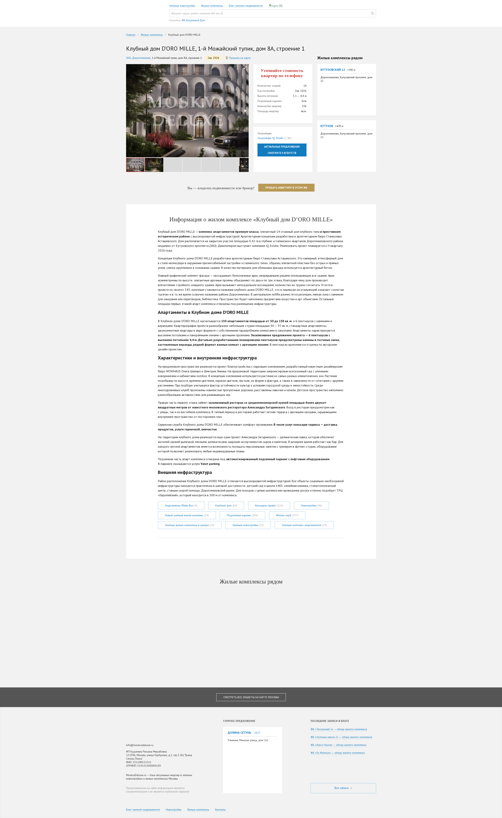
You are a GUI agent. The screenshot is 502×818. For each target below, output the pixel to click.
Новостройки (311, 505)
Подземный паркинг (242, 515)
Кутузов (326, 126)
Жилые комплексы (212, 5)
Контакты (220, 809)
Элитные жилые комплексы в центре (189, 525)
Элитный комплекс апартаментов (304, 525)
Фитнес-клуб (287, 515)
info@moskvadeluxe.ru (139, 745)
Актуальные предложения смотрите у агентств (282, 150)
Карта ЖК (277, 5)
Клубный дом (226, 505)
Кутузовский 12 (332, 70)
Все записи (342, 788)
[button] (245, 68)
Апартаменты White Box (181, 505)
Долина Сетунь (239, 732)
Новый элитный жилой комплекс (187, 515)
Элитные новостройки (182, 5)
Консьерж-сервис (269, 505)
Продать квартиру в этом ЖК (286, 187)
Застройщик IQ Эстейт (270, 138)
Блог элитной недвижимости (246, 5)
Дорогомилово (141, 58)
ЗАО (128, 58)
